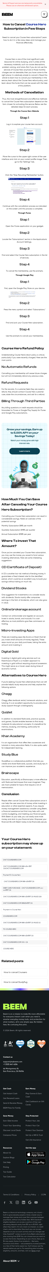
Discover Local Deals (12, 1130)
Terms (33, 1251)
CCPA (43, 1195)
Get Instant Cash (10, 1094)
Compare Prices (10, 1135)
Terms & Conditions (11, 1195)
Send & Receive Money (12, 1103)
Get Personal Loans (11, 1098)
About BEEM (9, 1261)
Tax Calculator (9, 1177)
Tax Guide (7, 1172)
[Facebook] (4, 1202)
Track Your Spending (12, 1126)
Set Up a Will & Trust (34, 1135)
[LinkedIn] (23, 1202)
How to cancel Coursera (15, 972)
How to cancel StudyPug (15, 982)
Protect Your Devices (34, 1130)
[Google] (29, 1202)
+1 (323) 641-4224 (10, 1064)
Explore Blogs (8, 1158)
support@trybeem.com (12, 1062)
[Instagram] (17, 1202)
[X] (11, 1202)
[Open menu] (44, 14)
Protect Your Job (33, 1121)
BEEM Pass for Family (12, 1108)
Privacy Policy (30, 1195)
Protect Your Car (33, 1126)
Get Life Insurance (33, 1140)
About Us (7, 1153)
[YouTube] (36, 1202)
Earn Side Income (10, 1121)
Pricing (6, 1167)
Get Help (7, 1162)
